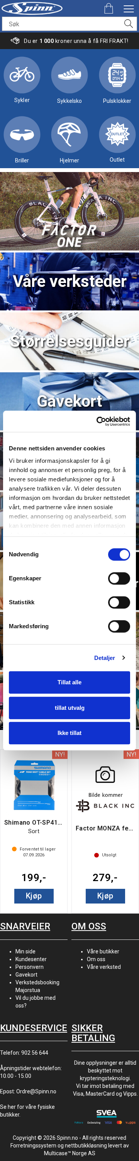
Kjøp (34, 895)
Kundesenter (31, 959)
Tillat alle (69, 682)
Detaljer (104, 658)
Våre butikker (103, 951)
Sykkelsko (69, 101)
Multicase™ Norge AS (69, 1153)
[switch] (119, 578)
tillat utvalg (70, 707)
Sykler (22, 100)
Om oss (96, 959)
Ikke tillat (69, 733)
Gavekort (26, 975)
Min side (25, 951)
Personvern (29, 967)
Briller (22, 160)
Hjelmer (69, 160)
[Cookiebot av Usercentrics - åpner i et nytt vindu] (98, 421)
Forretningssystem (33, 1145)
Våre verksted (104, 967)
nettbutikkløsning (86, 1145)
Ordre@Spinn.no (36, 1091)
